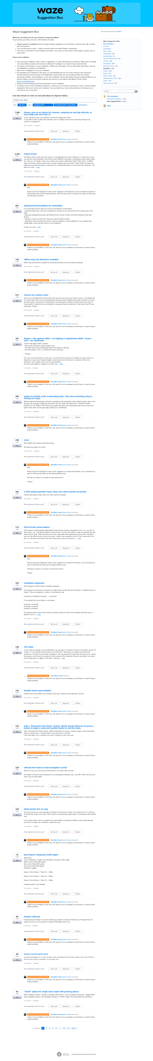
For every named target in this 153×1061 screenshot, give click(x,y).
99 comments (27, 231)
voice (26, 440)
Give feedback (112, 96)
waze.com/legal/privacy (26, 81)
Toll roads (28, 647)
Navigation (37, 125)
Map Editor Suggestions (114, 99)
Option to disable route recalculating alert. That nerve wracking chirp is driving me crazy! (58, 397)
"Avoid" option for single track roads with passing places (51, 991)
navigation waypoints (34, 583)
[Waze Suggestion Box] (76, 13)
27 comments (27, 826)
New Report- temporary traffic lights (41, 855)
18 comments (27, 888)
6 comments (27, 925)
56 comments (27, 411)
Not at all (55, 131)
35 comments (27, 662)
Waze (109, 106)
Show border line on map (36, 809)
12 (64, 1028)
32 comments (27, 542)
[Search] (136, 91)
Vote (17, 118)
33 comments (27, 780)
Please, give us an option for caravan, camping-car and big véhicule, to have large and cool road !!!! (58, 113)
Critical (79, 131)
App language (107, 56)
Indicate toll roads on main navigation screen (45, 767)
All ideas (106, 46)
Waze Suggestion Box (114, 101)
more (38, 167)
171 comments (28, 171)
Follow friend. (30, 154)
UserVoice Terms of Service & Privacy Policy (84, 1054)
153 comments (28, 266)
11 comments (27, 1000)
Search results (107, 76)
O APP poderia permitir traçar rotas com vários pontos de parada (55, 492)
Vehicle (105, 81)
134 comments (28, 310)
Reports (105, 71)
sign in (119, 31)
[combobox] (119, 91)
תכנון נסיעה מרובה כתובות (36, 954)
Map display (107, 63)
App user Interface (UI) (110, 58)
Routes (105, 73)
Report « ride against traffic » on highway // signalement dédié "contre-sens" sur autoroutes (58, 339)
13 (68, 1028)
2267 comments (28, 125)
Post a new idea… (109, 44)
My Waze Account (108, 66)
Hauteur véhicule (32, 917)
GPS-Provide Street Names (37, 527)
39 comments (27, 739)
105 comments (28, 451)
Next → (74, 1028)
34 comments (27, 498)
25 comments (27, 618)
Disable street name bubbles (37, 690)
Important (66, 131)
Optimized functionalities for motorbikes (43, 206)
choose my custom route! (36, 295)
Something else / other (110, 78)
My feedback (83, 105)
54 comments (27, 697)
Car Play (106, 61)
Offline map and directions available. (41, 259)
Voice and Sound (108, 83)
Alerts (105, 51)
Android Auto (107, 53)
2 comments (27, 368)
